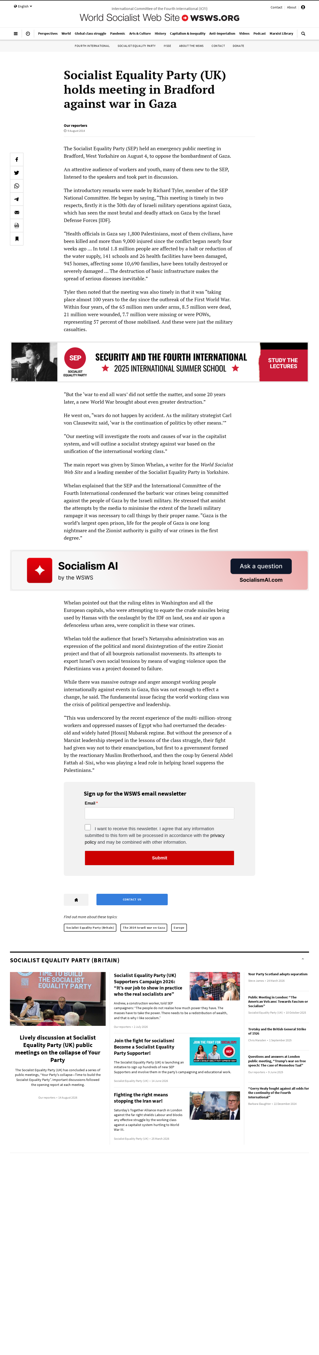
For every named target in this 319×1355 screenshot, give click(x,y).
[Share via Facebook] (16, 159)
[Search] (303, 36)
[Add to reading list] (16, 238)
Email (90, 803)
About (291, 7)
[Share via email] (16, 212)
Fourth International (92, 46)
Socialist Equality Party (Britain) (90, 927)
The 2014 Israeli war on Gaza (144, 927)
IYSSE (167, 46)
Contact (276, 7)
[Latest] (28, 36)
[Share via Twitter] (16, 172)
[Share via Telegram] (16, 199)
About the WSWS (191, 46)
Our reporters (75, 125)
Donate (238, 46)
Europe (179, 927)
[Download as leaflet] (16, 225)
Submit (159, 857)
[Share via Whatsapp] (16, 185)
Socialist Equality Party (137, 46)
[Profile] (303, 8)
